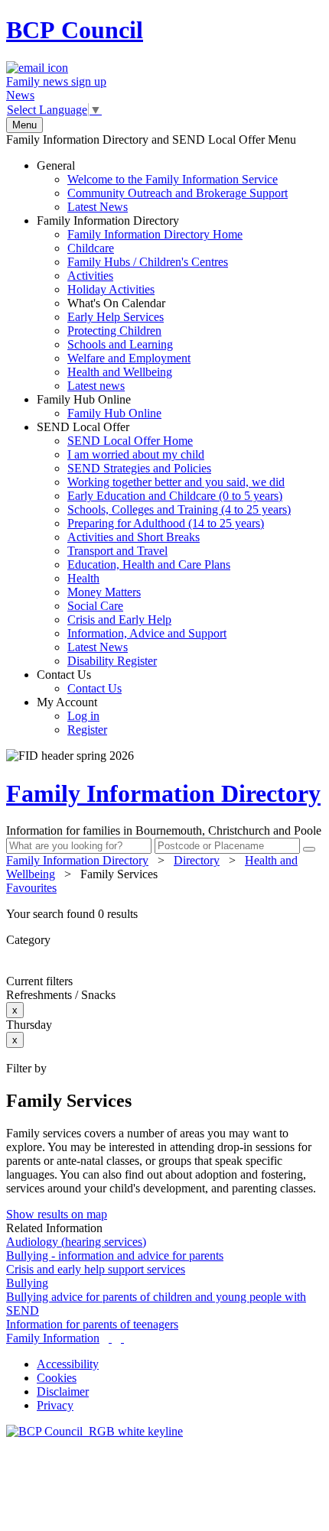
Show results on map (56, 1214)
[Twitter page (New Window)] (110, 1338)
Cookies (57, 1377)
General (162, 186)
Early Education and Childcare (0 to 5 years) (174, 495)
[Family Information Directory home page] (94, 1431)
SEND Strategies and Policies (139, 468)
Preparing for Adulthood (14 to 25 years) (165, 523)
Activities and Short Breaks (133, 536)
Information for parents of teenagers (92, 1324)
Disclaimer (63, 1391)
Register (87, 729)
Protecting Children (114, 330)
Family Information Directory (140, 303)
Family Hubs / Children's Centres (147, 261)
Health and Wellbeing (119, 371)
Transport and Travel (117, 550)
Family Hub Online (99, 406)
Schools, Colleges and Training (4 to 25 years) (179, 509)
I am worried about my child (135, 454)
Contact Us (79, 681)
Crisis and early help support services (95, 1269)
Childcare (90, 248)
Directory (197, 860)
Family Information (52, 1338)
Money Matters (104, 591)
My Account (72, 716)
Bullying (27, 1282)
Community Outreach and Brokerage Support (177, 193)
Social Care (95, 605)
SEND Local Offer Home (130, 440)
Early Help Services (115, 316)
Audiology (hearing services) (76, 1241)
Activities (90, 275)
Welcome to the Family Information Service (172, 179)
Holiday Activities (111, 289)
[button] (164, 914)
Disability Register (112, 660)
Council (74, 30)
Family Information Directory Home (155, 234)
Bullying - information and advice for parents (114, 1255)
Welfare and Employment (129, 358)
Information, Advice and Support (146, 633)
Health (83, 578)
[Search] (309, 849)
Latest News (97, 206)
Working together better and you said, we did (176, 481)
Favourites (31, 887)
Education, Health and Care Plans (148, 564)
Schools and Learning (120, 344)
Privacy (55, 1405)
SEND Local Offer (164, 543)
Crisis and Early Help (119, 619)
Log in (83, 715)
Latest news (96, 385)
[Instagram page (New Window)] (122, 1338)
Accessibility (68, 1363)
